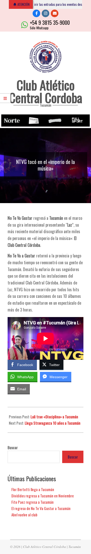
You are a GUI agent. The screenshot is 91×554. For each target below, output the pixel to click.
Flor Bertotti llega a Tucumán (32, 489)
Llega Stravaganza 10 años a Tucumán (52, 423)
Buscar (13, 447)
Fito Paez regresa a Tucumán (32, 502)
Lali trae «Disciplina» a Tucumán (54, 416)
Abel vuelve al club (24, 514)
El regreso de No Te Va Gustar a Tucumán (41, 508)
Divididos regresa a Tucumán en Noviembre (42, 495)
